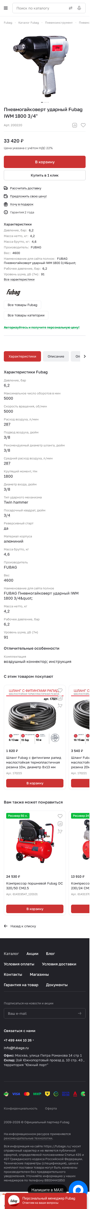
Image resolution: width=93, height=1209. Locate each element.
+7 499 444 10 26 (18, 1040)
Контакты (13, 974)
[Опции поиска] (69, 8)
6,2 (31, 230)
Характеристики (22, 356)
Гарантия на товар (21, 984)
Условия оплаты (19, 964)
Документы (57, 984)
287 (7, 424)
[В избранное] (83, 125)
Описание (56, 356)
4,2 (32, 236)
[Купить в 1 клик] (60, 705)
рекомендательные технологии (28, 1138)
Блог (50, 953)
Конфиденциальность (20, 1108)
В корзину (45, 162)
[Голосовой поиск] (80, 8)
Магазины (39, 974)
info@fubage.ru (16, 1048)
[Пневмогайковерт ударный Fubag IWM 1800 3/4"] (45, 65)
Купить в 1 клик (45, 175)
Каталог (11, 953)
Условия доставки (59, 964)
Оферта (51, 1108)
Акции (32, 953)
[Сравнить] (74, 125)
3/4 (7, 515)
